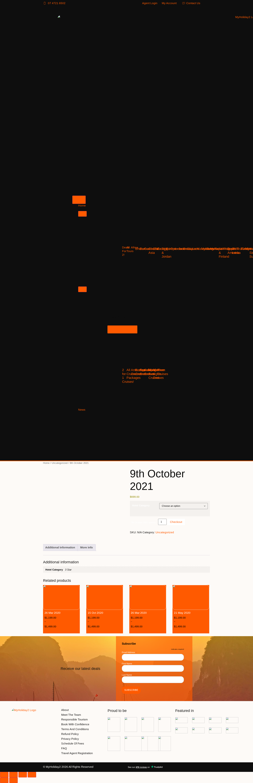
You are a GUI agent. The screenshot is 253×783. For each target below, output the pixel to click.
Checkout (176, 521)
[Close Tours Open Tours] (82, 214)
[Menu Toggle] (79, 200)
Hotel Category (140, 505)
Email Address (129, 652)
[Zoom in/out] (4, 774)
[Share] (22, 774)
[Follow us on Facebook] (199, 767)
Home (46, 462)
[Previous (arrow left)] (4, 780)
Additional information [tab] (60, 547)
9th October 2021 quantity (143, 522)
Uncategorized (59, 462)
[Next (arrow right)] (13, 780)
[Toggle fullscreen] (13, 774)
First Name (127, 664)
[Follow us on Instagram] (207, 767)
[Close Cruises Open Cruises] (82, 289)
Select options (66, 631)
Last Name (127, 675)
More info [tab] (86, 547)
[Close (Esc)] (32, 774)
